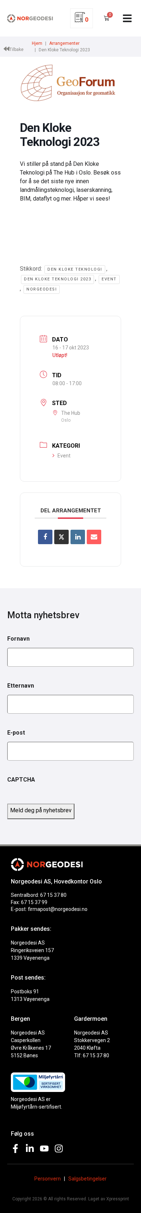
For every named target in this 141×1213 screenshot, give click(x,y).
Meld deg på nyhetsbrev (41, 810)
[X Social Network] (61, 537)
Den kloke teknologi (74, 269)
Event (109, 279)
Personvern (47, 1179)
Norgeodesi (41, 289)
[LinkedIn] (77, 537)
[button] (127, 18)
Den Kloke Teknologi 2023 (57, 279)
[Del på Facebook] (45, 537)
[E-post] (94, 537)
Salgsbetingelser (87, 1179)
